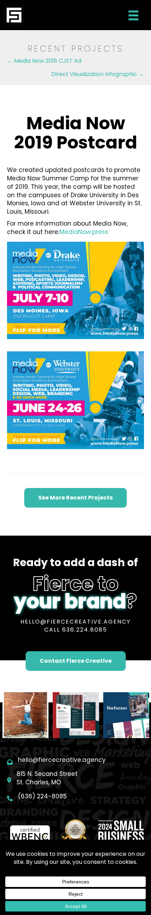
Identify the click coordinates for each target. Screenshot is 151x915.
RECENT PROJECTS (76, 48)
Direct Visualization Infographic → (97, 74)
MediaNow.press (83, 232)
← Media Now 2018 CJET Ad (44, 61)
